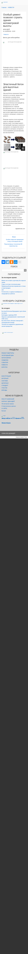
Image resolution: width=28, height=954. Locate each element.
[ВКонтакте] (3, 262)
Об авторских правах (8, 403)
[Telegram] (7, 262)
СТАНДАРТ (5, 385)
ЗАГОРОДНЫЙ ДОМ (7, 355)
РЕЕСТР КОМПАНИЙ (8, 399)
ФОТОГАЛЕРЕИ (6, 357)
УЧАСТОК (4, 388)
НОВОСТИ (11, 7)
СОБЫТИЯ (5, 362)
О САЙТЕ (4, 408)
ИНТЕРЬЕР (5, 378)
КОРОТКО (4, 367)
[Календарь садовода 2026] (14, 304)
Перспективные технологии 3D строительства (13, 245)
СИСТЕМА (5, 380)
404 (3, 290)
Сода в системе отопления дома (11, 284)
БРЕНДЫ (4, 390)
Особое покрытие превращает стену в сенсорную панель (15, 240)
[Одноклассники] (11, 262)
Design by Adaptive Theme (21, 437)
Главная (4, 7)
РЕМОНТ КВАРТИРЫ (8, 353)
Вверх (14, 237)
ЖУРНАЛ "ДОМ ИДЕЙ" (8, 401)
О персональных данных (9, 406)
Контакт (4, 410)
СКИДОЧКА (5, 360)
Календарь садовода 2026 (9, 315)
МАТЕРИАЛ (5, 383)
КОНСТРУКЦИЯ (6, 376)
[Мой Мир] (15, 262)
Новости (6, 34)
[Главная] (5, 2)
